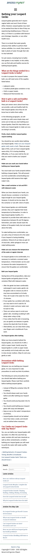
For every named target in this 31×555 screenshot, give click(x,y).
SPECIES (15, 2)
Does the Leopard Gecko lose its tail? (14, 496)
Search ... (6, 469)
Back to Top (15, 547)
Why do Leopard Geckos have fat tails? (15, 500)
